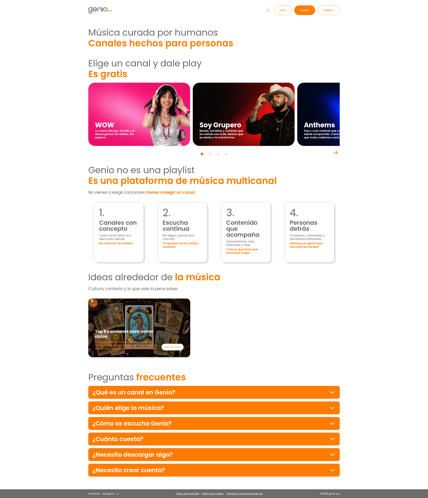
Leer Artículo (172, 347)
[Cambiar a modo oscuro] (267, 10)
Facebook (94, 493)
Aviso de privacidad (187, 493)
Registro (328, 10)
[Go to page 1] (202, 154)
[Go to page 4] (226, 154)
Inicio (282, 10)
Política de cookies (213, 493)
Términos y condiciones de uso (244, 493)
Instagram (108, 493)
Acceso (305, 10)
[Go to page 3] (218, 154)
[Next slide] (336, 153)
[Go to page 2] (210, 154)
